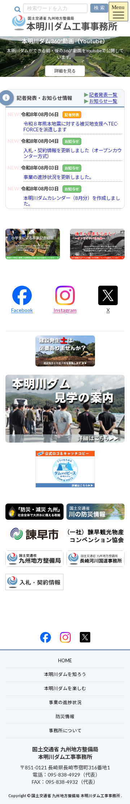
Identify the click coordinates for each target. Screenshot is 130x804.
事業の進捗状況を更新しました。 (58, 177)
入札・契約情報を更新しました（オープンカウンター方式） (72, 153)
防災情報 (65, 716)
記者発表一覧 (103, 94)
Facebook (22, 310)
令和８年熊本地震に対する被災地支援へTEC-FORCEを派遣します (70, 126)
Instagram (65, 310)
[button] (121, 57)
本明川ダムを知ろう (65, 674)
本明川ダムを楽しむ (65, 688)
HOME (65, 660)
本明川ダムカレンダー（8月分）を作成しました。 (71, 201)
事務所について (65, 730)
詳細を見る (65, 71)
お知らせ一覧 (103, 101)
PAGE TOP (104, 789)
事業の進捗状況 (65, 702)
